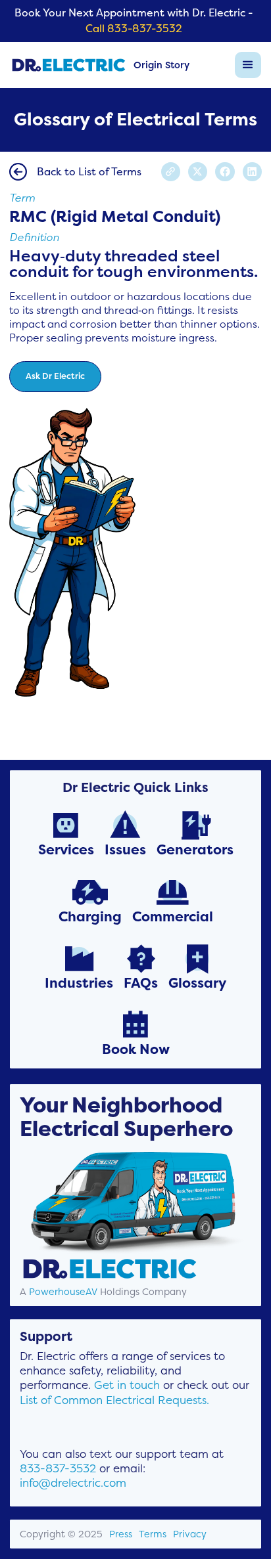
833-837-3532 (58, 1468)
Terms (152, 1534)
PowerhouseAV (63, 1291)
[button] (248, 65)
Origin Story (161, 64)
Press (120, 1534)
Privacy (190, 1534)
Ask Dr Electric (55, 376)
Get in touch (127, 1385)
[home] (69, 65)
